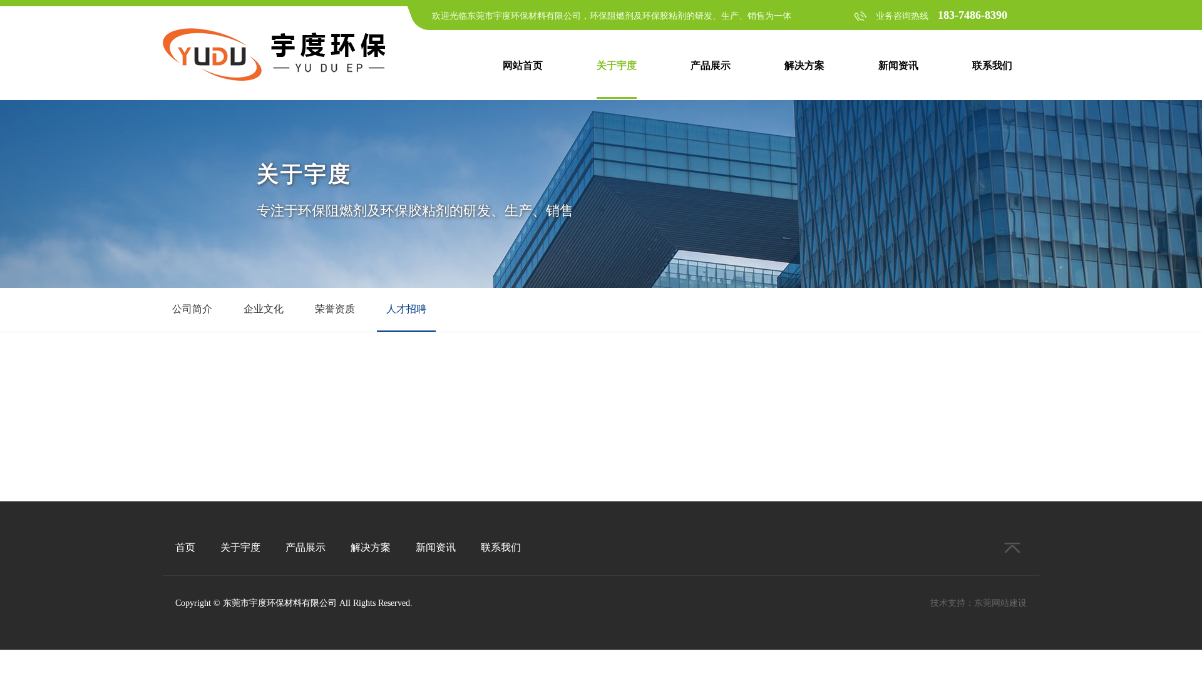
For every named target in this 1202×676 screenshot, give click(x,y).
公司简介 (192, 309)
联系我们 (992, 65)
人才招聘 (406, 309)
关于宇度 (617, 65)
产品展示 (711, 65)
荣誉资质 (335, 309)
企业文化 (264, 309)
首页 (185, 547)
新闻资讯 (898, 65)
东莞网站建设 (1000, 603)
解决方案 (804, 65)
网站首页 (523, 65)
